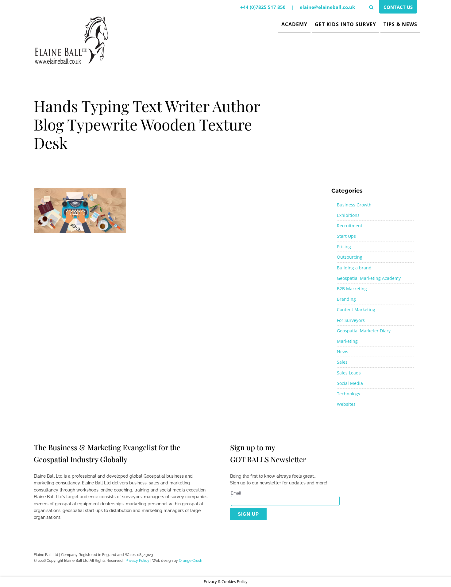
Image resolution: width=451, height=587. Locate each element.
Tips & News (400, 24)
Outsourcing (349, 257)
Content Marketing (356, 309)
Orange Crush (190, 560)
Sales (342, 362)
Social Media (350, 383)
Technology (348, 394)
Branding (346, 299)
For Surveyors (351, 320)
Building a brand (354, 268)
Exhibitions (348, 215)
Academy (294, 24)
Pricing (344, 246)
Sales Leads (349, 373)
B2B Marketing (352, 289)
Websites (346, 404)
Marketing (347, 341)
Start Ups (346, 236)
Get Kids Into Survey (345, 24)
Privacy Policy (137, 560)
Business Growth (354, 205)
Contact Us (398, 7)
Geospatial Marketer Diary (364, 331)
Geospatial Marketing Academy (369, 278)
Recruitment (349, 226)
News (342, 351)
